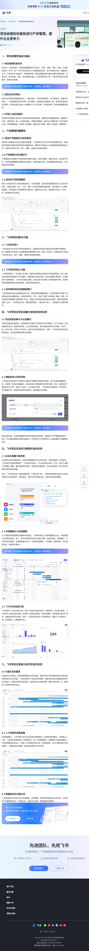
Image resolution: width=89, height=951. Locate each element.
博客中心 (3, 21)
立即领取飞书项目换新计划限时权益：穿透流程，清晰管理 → (28, 86)
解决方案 (13, 21)
